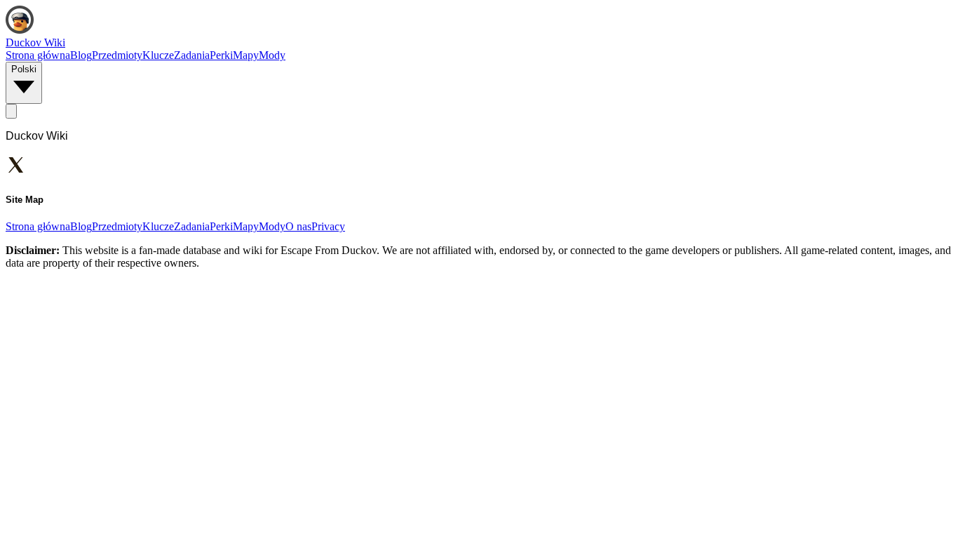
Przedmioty (117, 55)
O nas (298, 226)
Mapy (246, 55)
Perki (221, 55)
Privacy (328, 226)
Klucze (158, 55)
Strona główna (38, 55)
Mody (272, 55)
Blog (81, 55)
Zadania (192, 55)
